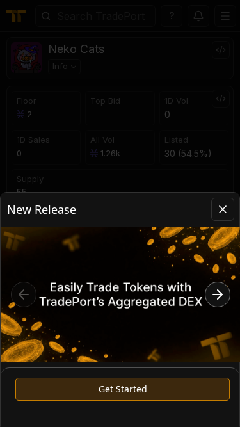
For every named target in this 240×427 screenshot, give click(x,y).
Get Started (123, 389)
